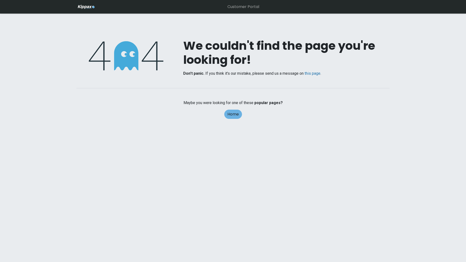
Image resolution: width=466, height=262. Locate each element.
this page (312, 73)
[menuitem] (243, 7)
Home (233, 114)
